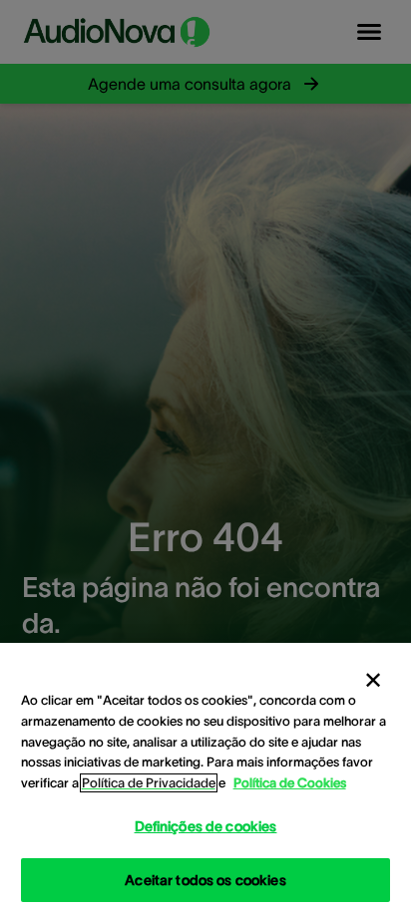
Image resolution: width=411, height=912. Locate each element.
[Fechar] (373, 681)
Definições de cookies (206, 826)
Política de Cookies (289, 782)
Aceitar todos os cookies (205, 880)
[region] (205, 777)
